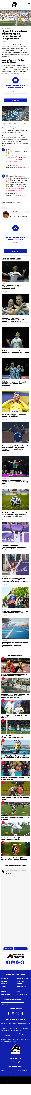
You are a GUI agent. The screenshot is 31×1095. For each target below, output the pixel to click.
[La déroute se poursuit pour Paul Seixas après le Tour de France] (15, 597)
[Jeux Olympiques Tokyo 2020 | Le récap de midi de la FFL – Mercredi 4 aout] (15, 747)
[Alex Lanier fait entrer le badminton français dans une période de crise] (15, 271)
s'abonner (15, 100)
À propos (4, 207)
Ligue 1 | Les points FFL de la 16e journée (14, 716)
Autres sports (22, 994)
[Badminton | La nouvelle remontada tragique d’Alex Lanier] (15, 337)
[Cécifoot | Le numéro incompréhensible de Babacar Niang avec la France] (15, 532)
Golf (18, 991)
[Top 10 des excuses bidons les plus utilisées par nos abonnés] (15, 665)
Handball (20, 989)
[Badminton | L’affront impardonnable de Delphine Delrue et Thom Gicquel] (15, 304)
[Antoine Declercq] (6, 214)
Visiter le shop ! (15, 1062)
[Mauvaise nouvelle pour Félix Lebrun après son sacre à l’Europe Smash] (15, 466)
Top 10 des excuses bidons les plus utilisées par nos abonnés (15, 675)
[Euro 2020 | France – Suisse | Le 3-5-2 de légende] (15, 768)
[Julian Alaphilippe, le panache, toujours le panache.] (15, 401)
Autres (3, 283)
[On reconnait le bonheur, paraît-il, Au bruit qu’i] (15, 884)
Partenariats (20, 1073)
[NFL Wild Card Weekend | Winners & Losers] (15, 809)
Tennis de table (5, 478)
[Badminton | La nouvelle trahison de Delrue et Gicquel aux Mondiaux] (15, 368)
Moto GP (4, 984)
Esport (19, 984)
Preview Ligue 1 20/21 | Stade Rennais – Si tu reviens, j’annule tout (14, 859)
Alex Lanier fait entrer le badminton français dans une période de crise (13, 286)
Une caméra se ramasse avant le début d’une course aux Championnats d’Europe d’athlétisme (15, 644)
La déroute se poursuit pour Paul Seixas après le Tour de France (15, 612)
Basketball (5, 994)
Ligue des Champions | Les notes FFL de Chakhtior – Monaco (14, 736)
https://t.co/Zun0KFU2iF (13, 190)
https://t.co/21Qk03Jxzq (13, 162)
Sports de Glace (22, 978)
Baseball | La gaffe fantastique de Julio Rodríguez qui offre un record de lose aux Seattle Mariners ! (15, 448)
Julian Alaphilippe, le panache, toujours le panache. (14, 415)
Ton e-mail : (15, 91)
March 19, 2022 (23, 167)
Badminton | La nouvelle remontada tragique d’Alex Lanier (15, 351)
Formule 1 (5, 981)
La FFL (18, 213)
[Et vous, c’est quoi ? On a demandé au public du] (15, 920)
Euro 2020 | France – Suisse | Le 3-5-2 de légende (15, 778)
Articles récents (12, 207)
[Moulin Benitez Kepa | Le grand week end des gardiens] (15, 829)
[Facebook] (25, 212)
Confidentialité (6, 1073)
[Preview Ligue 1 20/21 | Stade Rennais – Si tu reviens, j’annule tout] (15, 849)
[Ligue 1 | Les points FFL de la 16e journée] (15, 707)
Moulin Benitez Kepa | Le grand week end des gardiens (13, 838)
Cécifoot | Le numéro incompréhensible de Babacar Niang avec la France (14, 547)
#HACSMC (20, 160)
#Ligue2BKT (12, 150)
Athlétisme (4, 576)
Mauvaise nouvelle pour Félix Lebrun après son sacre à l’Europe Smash (15, 481)
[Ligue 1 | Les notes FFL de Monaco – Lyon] (15, 788)
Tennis (3, 986)
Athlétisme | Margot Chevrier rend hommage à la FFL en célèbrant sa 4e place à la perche (15, 580)
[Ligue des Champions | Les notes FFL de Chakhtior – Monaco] (15, 727)
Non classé (6, 29)
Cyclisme (4, 412)
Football (4, 511)
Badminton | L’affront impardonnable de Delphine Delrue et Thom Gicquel (13, 319)
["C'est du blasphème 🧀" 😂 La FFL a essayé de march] (15, 938)
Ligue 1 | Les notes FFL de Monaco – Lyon (15, 798)
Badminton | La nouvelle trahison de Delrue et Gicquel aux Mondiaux (15, 383)
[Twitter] (27, 212)
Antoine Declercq (14, 211)
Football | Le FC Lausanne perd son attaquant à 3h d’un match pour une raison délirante (14, 514)
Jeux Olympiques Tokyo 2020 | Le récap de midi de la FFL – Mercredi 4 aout (15, 757)
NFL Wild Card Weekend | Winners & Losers (15, 818)
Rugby (3, 991)
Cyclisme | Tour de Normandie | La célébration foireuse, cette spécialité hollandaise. (15, 695)
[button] (29, 4)
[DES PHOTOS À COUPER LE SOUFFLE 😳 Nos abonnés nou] (15, 902)
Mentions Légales (22, 1070)
